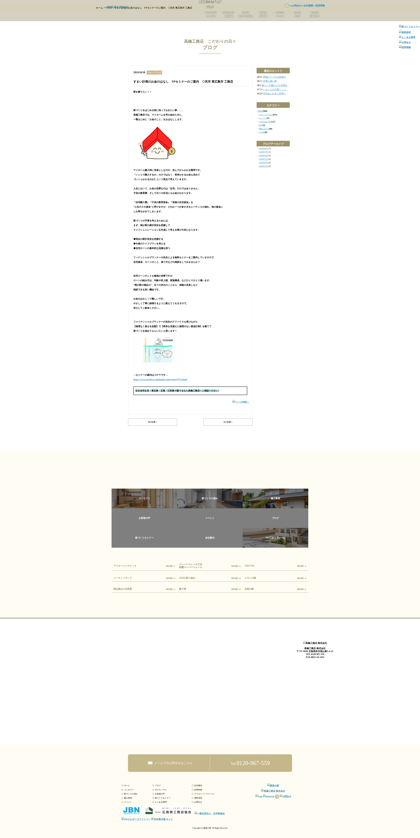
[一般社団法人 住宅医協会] (210, 813)
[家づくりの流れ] (210, 506)
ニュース (263, 118)
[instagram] (286, 5)
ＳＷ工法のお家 (266, 122)
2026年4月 (263, 162)
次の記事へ (228, 422)
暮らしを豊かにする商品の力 (277, 85)
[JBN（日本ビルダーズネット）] (131, 813)
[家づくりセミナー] (144, 545)
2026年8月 (263, 148)
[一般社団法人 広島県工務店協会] (168, 813)
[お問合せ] (295, 5)
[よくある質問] (407, 37)
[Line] (258, 796)
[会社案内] (210, 545)
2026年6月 (263, 155)
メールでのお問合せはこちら (173, 763)
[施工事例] (275, 506)
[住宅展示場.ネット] (162, 819)
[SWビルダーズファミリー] (136, 819)
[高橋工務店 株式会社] (116, 7)
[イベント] (210, 526)
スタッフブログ (266, 115)
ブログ (260, 111)
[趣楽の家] (273, 785)
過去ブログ (264, 129)
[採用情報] (319, 5)
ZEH (261, 125)
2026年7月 (263, 152)
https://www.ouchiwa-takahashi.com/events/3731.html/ (160, 379)
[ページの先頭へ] (240, 403)
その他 (262, 132)
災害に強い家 (270, 81)
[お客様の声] (144, 526)
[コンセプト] (144, 506)
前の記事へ (152, 422)
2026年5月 (263, 159)
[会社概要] (307, 5)
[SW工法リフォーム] (275, 545)
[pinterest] (268, 796)
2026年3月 (263, 166)
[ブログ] (275, 526)
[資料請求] (405, 32)
